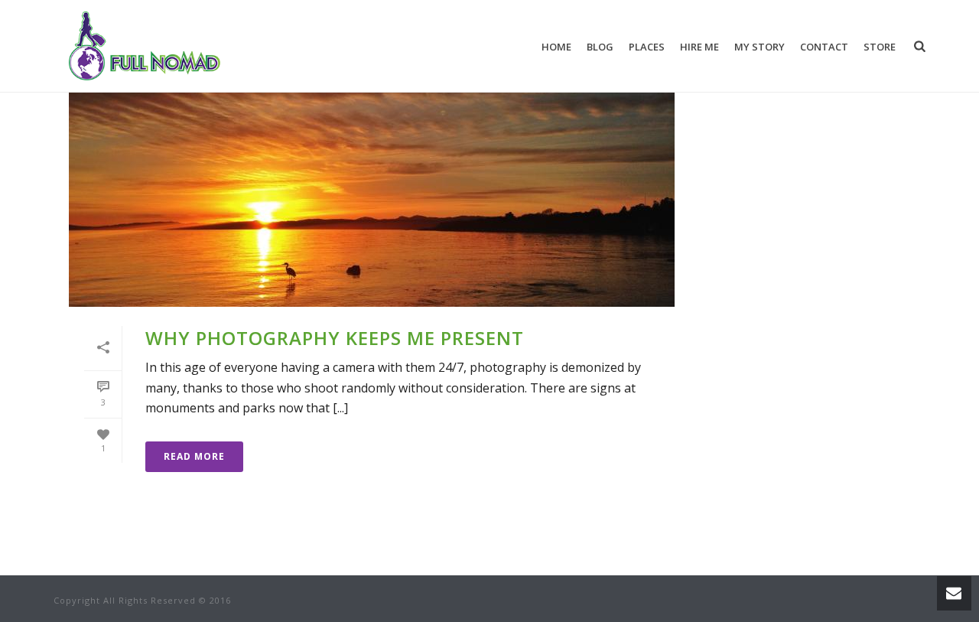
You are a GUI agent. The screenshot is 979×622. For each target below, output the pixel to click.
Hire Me (699, 47)
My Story (759, 47)
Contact (824, 47)
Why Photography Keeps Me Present (334, 337)
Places (647, 47)
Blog (600, 47)
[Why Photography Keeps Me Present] (372, 173)
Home (556, 47)
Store (880, 47)
